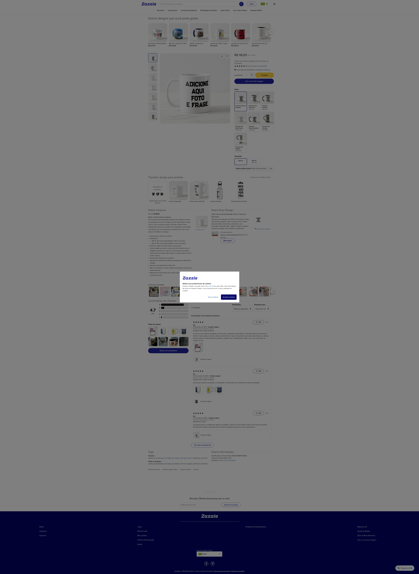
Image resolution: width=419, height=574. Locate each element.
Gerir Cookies (213, 297)
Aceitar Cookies (229, 297)
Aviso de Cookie (210, 286)
